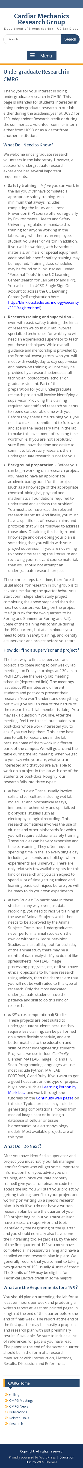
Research (16, 1423)
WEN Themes (47, 1462)
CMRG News (18, 1406)
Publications (18, 1412)
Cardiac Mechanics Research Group (41, 19)
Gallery (14, 1394)
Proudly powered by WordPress (32, 1457)
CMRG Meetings (21, 1400)
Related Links (19, 1418)
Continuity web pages (55, 1098)
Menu (46, 55)
